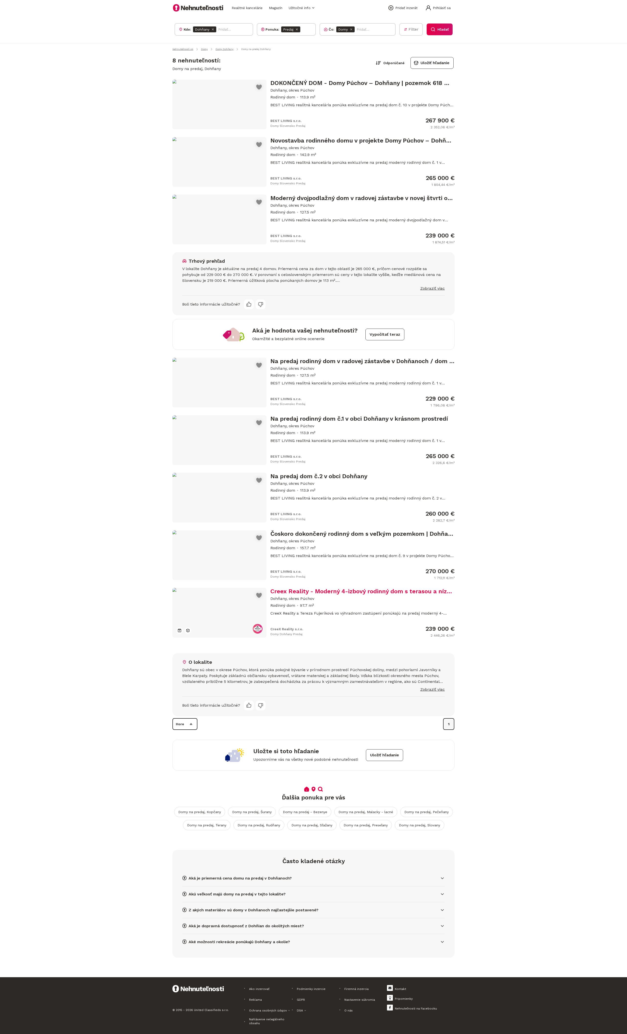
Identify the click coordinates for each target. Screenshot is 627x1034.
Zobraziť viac (432, 288)
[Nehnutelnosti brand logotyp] (198, 8)
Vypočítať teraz (385, 334)
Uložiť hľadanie (435, 62)
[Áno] (249, 304)
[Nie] (260, 304)
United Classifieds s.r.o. (211, 1010)
